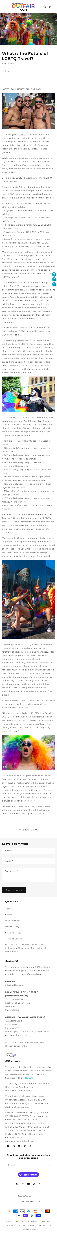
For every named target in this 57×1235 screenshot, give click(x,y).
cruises (25, 786)
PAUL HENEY (18, 89)
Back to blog (30, 829)
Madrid (21, 145)
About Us (10, 909)
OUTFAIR (16, 1221)
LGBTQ (6, 89)
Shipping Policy (13, 933)
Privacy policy (14, 1225)
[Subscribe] (49, 1165)
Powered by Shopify (29, 1221)
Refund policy (45, 1221)
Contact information (30, 1229)
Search (8, 915)
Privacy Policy (12, 921)
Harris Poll (17, 187)
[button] (5, 7)
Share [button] (7, 71)
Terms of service (29, 1225)
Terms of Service (13, 939)
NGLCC (29, 1078)
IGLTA (32, 327)
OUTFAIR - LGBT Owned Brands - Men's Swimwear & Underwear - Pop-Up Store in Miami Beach (26, 948)
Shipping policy (44, 1225)
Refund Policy (12, 927)
